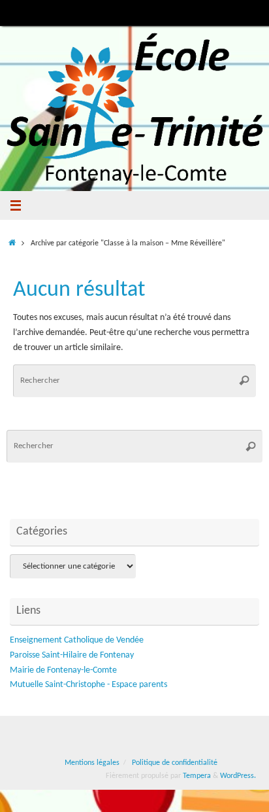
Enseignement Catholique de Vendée (77, 640)
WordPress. (238, 776)
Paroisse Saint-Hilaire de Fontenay (72, 655)
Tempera (197, 776)
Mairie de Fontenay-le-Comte (63, 670)
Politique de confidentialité (174, 763)
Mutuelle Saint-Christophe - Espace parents (88, 684)
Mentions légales (92, 763)
